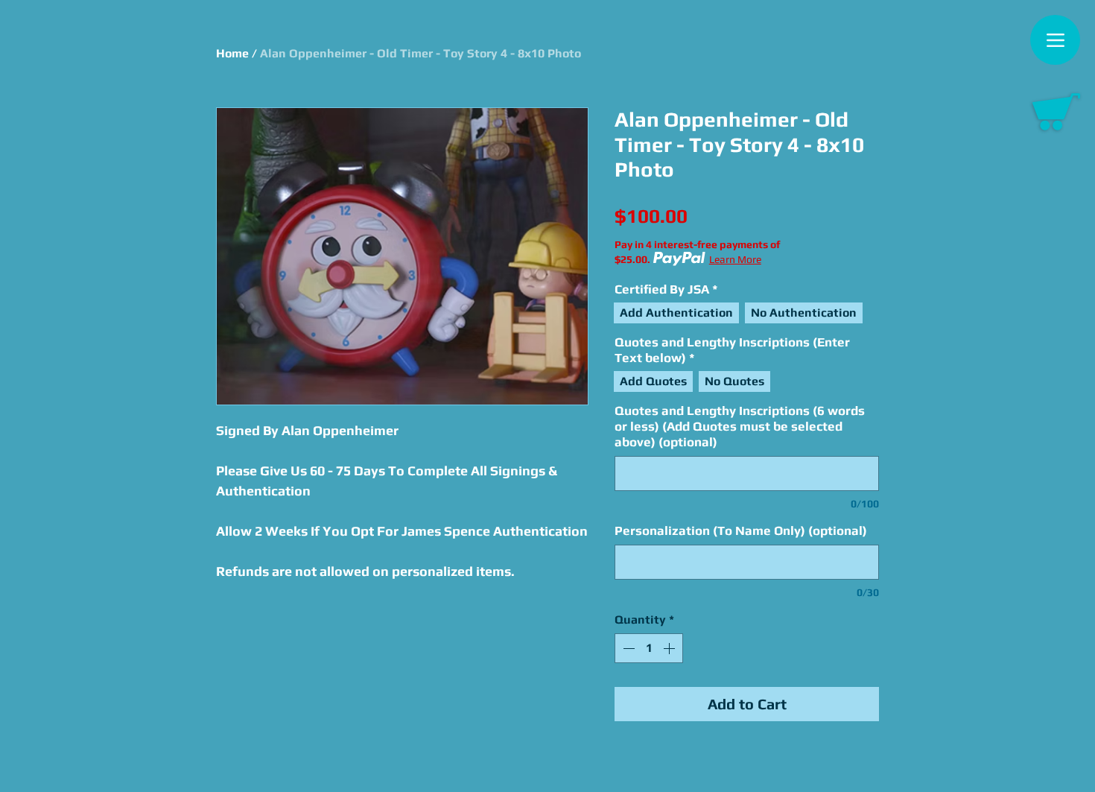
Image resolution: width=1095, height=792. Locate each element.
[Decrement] (627, 648)
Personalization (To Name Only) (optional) (741, 530)
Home (232, 53)
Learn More (735, 259)
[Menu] (1055, 40)
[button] (1056, 111)
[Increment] (670, 648)
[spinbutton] (649, 648)
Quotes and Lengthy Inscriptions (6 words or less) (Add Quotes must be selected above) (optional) (740, 426)
